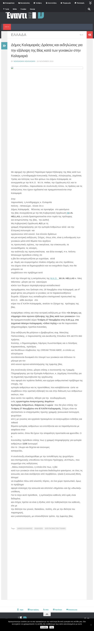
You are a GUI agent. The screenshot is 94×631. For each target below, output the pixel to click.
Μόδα (15, 9)
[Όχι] (91, 625)
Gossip (32, 9)
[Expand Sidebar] (4, 45)
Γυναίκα (23, 9)
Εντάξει (44, 627)
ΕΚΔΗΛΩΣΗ (39, 528)
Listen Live (7, 26)
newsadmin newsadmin (24, 61)
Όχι (51, 627)
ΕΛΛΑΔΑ (18, 35)
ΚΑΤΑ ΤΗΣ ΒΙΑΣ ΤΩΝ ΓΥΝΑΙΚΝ (55, 528)
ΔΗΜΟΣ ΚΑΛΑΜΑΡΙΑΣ (24, 528)
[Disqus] (47, 565)
